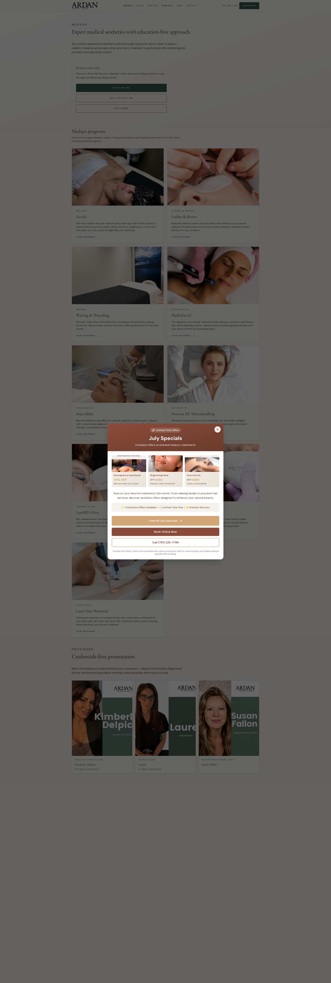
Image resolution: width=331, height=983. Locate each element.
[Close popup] (217, 429)
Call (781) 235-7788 (165, 542)
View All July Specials (163, 521)
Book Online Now (165, 532)
